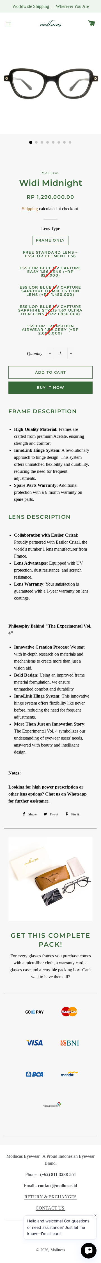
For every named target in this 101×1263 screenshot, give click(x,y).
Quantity (34, 353)
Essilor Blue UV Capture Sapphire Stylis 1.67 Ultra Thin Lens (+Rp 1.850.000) (50, 310)
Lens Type (50, 228)
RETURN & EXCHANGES (50, 1196)
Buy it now (51, 387)
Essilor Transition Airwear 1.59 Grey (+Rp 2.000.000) (50, 329)
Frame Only (50, 240)
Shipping (30, 208)
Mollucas (57, 1250)
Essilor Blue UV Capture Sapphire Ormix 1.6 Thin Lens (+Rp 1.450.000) (50, 291)
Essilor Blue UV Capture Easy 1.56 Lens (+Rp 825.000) (50, 271)
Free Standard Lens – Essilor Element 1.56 (50, 254)
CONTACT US (50, 1208)
